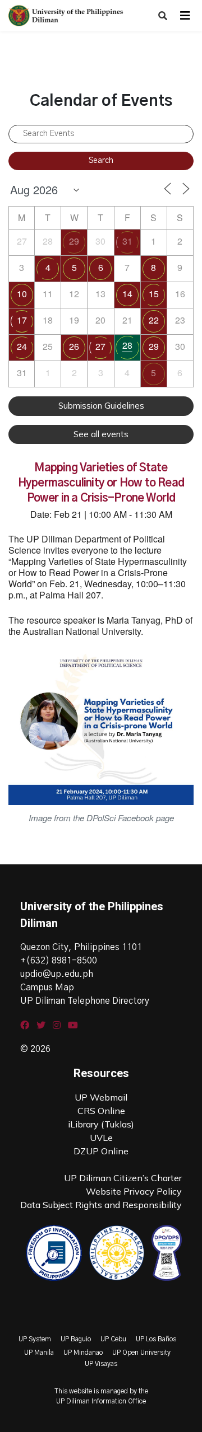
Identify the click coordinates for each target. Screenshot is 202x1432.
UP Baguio (76, 1339)
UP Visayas (101, 1363)
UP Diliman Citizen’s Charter (123, 1177)
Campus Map (47, 987)
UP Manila (39, 1352)
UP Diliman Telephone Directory (84, 1000)
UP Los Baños (156, 1339)
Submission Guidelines (101, 405)
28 (127, 345)
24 (22, 346)
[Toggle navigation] (185, 15)
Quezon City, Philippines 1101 (81, 947)
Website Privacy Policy (134, 1191)
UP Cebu (113, 1339)
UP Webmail (101, 1097)
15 (154, 293)
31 (127, 241)
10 (22, 293)
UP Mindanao (83, 1352)
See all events (101, 434)
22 (154, 319)
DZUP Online (101, 1151)
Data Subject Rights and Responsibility (101, 1204)
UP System (35, 1339)
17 (22, 319)
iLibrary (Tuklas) (101, 1124)
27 (100, 346)
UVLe (101, 1137)
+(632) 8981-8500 (58, 960)
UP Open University (141, 1352)
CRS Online (101, 1110)
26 (74, 346)
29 (74, 241)
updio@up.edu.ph (56, 974)
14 (127, 293)
